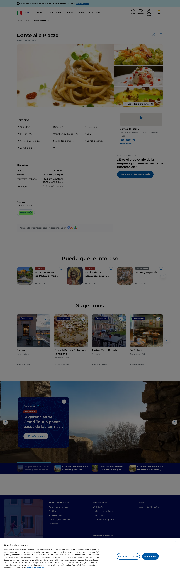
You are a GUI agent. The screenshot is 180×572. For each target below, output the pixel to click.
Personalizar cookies (128, 556)
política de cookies (35, 567)
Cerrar (176, 541)
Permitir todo (150, 556)
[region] (90, 555)
